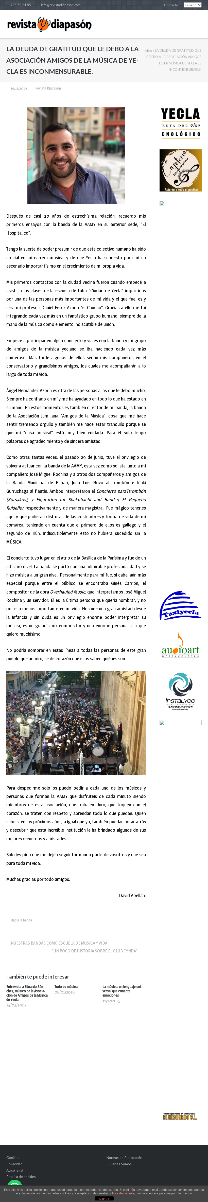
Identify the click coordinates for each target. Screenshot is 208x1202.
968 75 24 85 (20, 5)
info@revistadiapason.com (61, 5)
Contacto (171, 5)
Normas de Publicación (124, 1157)
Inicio (148, 50)
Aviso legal (14, 1170)
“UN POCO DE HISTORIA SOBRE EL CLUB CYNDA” (96, 950)
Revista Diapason (48, 88)
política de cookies (121, 1193)
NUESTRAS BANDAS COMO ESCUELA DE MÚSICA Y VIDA (59, 943)
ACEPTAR (104, 1198)
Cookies (12, 1157)
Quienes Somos (119, 1164)
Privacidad (14, 1164)
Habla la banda (21, 920)
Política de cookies (21, 1176)
